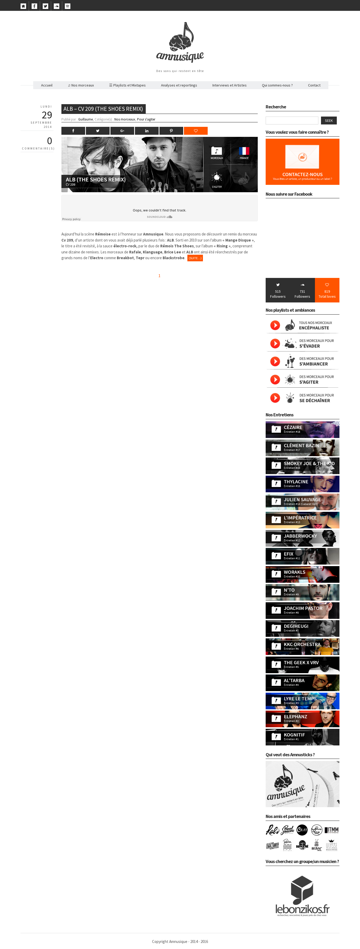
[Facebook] (34, 7)
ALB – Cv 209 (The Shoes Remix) (103, 108)
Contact (314, 85)
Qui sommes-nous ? (277, 85)
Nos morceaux (124, 119)
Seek (329, 120)
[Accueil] (23, 7)
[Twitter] (45, 7)
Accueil (46, 85)
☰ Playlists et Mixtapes (127, 85)
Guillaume (85, 119)
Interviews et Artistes (229, 85)
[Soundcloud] (56, 7)
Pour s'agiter (146, 119)
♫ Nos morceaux (81, 85)
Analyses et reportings (179, 85)
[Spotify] (67, 7)
